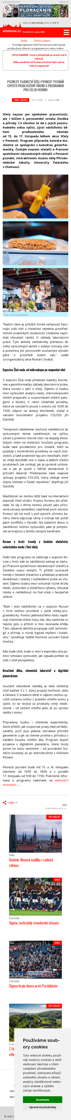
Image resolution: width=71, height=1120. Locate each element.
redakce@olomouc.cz (55, 808)
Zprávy (24, 40)
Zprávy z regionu (42, 40)
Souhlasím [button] (42, 1099)
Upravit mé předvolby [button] (42, 1107)
